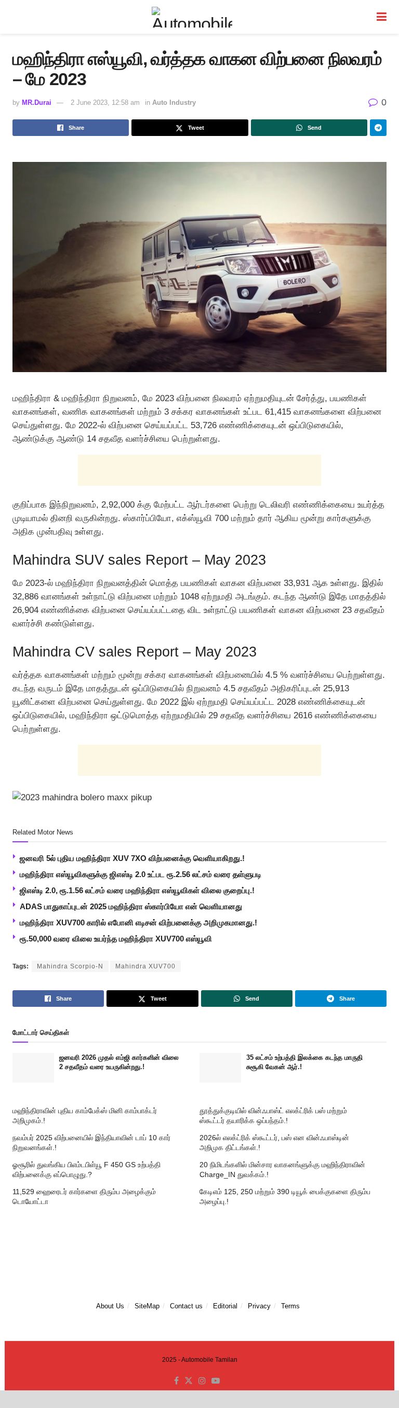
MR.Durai (36, 102)
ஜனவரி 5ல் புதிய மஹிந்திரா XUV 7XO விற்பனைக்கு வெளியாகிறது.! (132, 858)
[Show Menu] (382, 17)
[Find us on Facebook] (176, 1381)
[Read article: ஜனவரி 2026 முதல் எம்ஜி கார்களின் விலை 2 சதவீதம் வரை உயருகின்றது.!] (33, 1068)
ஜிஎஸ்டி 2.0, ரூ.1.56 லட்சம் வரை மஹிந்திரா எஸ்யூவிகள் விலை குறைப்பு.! (137, 890)
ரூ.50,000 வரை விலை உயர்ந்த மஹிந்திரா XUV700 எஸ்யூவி (116, 938)
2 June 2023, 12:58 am (105, 102)
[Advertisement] (199, 470)
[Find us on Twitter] (188, 1381)
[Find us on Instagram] (202, 1381)
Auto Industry (174, 102)
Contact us (186, 1306)
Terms (290, 1306)
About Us (110, 1306)
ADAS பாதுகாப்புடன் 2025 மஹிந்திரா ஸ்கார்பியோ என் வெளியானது (131, 906)
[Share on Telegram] (378, 127)
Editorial (225, 1306)
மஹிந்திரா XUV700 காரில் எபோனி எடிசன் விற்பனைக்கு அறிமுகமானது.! (138, 922)
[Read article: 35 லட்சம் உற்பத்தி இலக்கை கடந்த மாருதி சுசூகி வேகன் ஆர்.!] (220, 1068)
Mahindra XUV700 (145, 966)
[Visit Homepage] (192, 17)
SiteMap (147, 1306)
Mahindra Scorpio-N (70, 966)
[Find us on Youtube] (215, 1381)
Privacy (259, 1306)
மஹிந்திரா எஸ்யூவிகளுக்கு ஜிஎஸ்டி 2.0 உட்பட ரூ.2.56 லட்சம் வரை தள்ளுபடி (140, 874)
